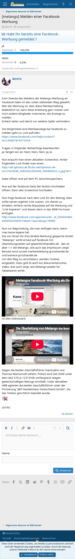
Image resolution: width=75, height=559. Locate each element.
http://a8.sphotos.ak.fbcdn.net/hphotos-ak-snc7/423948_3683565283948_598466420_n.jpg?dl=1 (37, 169)
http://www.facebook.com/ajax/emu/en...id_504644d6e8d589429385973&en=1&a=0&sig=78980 (37, 219)
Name (5, 453)
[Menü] (5, 4)
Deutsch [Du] (12, 533)
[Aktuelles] (63, 4)
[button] (6, 428)
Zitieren (69, 413)
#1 (71, 92)
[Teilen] (66, 92)
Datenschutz (49, 538)
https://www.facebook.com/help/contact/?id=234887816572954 (28, 138)
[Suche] (70, 4)
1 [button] (9, 50)
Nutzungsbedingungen (27, 538)
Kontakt (7, 538)
